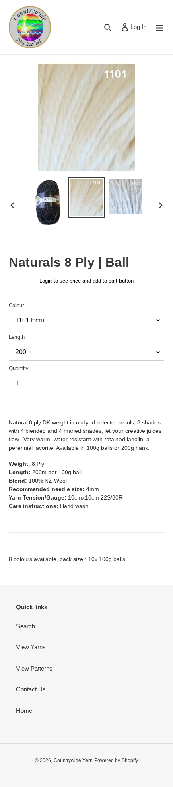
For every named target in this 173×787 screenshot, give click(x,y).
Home (24, 710)
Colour (16, 305)
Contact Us (31, 689)
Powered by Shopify (116, 760)
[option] (48, 202)
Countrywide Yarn (73, 760)
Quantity (19, 368)
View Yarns (31, 647)
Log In (138, 26)
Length (17, 337)
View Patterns (34, 668)
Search (25, 626)
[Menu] (159, 27)
